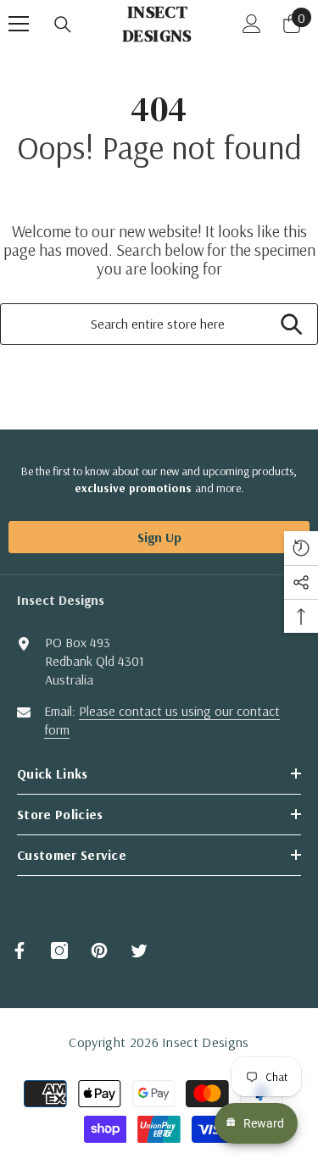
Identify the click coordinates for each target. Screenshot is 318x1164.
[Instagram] (59, 950)
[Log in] (252, 23)
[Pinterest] (99, 950)
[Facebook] (19, 950)
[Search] (63, 24)
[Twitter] (139, 950)
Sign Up (159, 537)
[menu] (18, 24)
